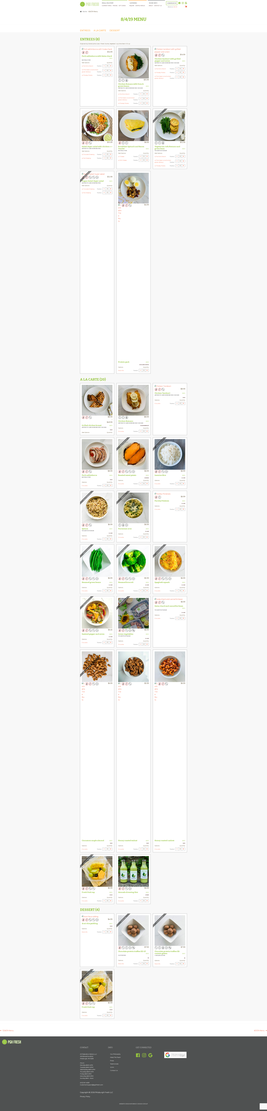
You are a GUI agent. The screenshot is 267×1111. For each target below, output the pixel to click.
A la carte (100, 30)
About (151, 5)
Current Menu (107, 5)
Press (112, 1060)
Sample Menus (140, 5)
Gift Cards (122, 5)
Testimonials (114, 1064)
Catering (133, 3)
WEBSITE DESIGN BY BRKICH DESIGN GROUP (133, 1104)
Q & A (112, 1067)
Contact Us (158, 5)
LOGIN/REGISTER (171, 3)
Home (84, 11)
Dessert (115, 30)
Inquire (131, 5)
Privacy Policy (85, 1096)
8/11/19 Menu (259, 1031)
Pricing (115, 5)
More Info (153, 3)
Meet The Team (115, 1057)
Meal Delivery (107, 3)
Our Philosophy (115, 1054)
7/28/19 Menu (8, 1031)
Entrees (85, 30)
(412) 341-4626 (84, 1082)
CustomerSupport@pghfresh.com (91, 1085)
